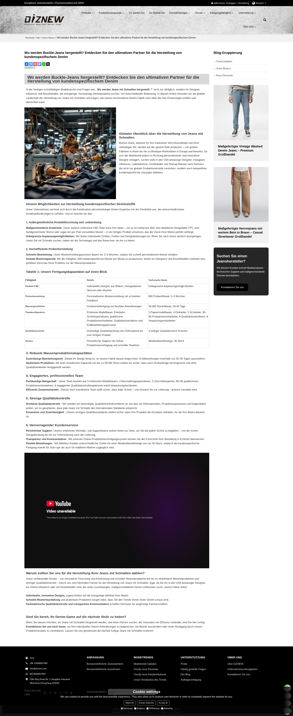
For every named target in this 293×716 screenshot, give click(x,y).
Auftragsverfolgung (191, 679)
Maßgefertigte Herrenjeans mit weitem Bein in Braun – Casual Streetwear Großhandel (240, 232)
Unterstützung (245, 13)
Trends (199, 13)
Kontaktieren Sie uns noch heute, (46, 626)
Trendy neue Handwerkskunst (150, 674)
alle (38, 37)
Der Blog (185, 674)
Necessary (128, 708)
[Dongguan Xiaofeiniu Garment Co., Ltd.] (44, 20)
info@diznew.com (38, 668)
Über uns (248, 26)
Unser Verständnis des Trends (150, 679)
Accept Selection (146, 703)
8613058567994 (38, 674)
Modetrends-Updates (145, 664)
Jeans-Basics (48, 37)
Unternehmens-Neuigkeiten (242, 669)
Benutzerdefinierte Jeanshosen (103, 669)
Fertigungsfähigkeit (220, 13)
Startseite (29, 37)
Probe (184, 664)
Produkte (86, 13)
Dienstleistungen (178, 13)
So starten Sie (137, 13)
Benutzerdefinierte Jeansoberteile (105, 664)
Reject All (129, 703)
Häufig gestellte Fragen (193, 669)
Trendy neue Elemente (146, 669)
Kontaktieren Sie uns (232, 287)
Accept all (163, 703)
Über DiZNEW (235, 664)
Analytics (141, 708)
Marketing (168, 708)
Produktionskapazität (110, 13)
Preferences (154, 708)
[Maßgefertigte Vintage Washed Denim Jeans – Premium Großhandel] (241, 112)
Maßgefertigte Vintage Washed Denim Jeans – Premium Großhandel (240, 150)
